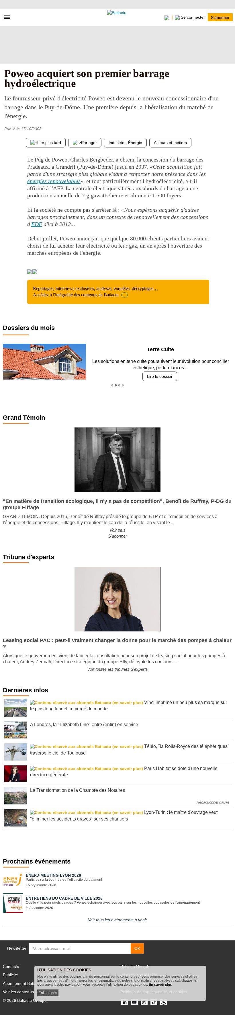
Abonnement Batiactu (22, 983)
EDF (36, 224)
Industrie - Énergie (125, 142)
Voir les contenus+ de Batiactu (30, 991)
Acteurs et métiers (170, 142)
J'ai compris (48, 993)
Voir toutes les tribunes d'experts (117, 669)
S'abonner (220, 17)
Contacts (11, 966)
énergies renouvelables (54, 181)
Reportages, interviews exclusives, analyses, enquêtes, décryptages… (95, 291)
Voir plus (117, 530)
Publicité (10, 975)
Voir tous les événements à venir (117, 919)
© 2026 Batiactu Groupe (25, 1000)
